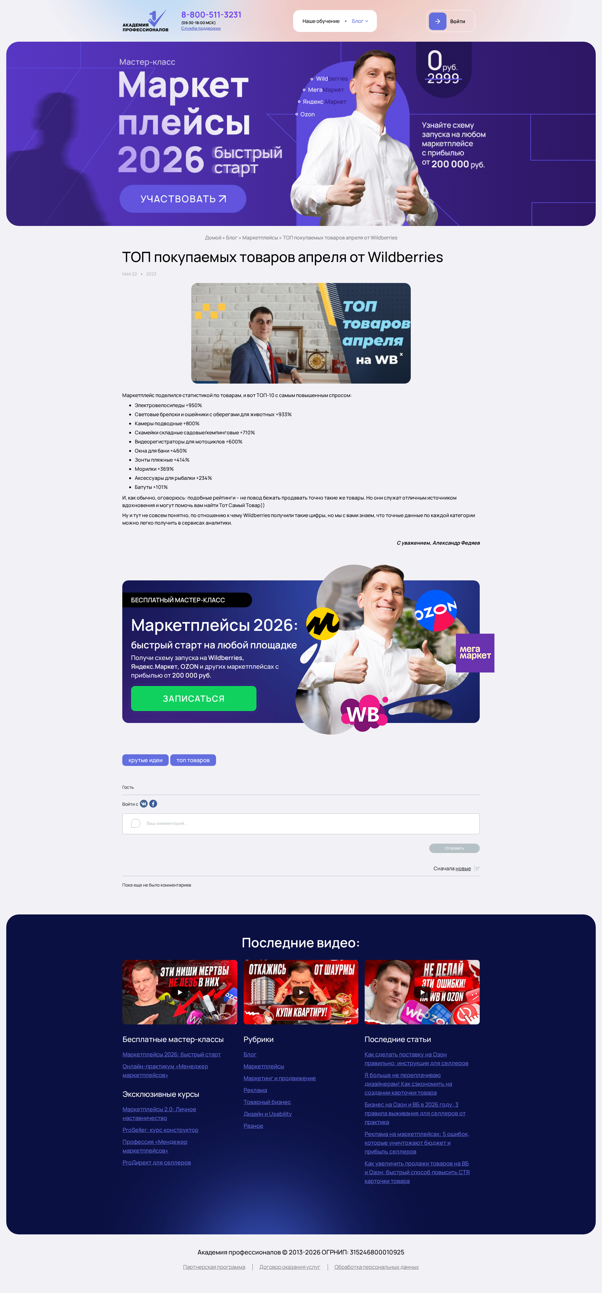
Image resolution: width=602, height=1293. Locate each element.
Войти (457, 21)
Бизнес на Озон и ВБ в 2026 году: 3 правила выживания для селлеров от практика (415, 1113)
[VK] (144, 806)
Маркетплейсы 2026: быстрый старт (172, 1054)
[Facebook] (153, 806)
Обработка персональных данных (377, 1266)
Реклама (255, 1090)
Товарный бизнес (267, 1102)
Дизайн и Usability (268, 1114)
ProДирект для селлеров (157, 1162)
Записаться (194, 698)
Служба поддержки (201, 28)
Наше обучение (321, 21)
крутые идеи (145, 760)
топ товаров (193, 760)
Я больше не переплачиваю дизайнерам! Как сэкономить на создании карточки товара (408, 1083)
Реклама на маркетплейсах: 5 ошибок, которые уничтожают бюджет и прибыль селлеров (417, 1142)
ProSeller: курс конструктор (160, 1129)
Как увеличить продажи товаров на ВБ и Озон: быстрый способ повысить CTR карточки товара (417, 1172)
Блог (358, 21)
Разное (253, 1125)
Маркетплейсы (260, 237)
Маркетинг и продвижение (280, 1078)
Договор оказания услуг (289, 1266)
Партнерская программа (214, 1266)
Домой (213, 237)
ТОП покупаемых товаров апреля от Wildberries (340, 237)
